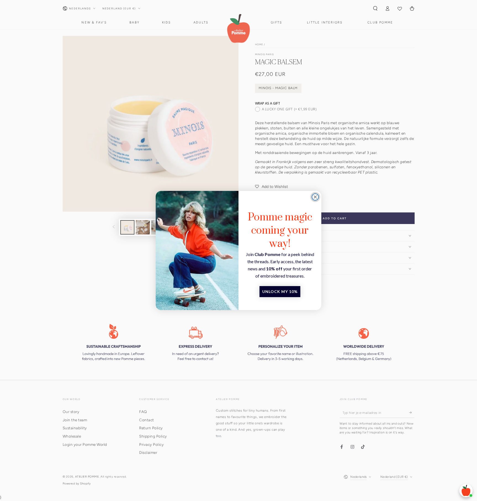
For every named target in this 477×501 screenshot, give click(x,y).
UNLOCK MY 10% (280, 291)
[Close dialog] (315, 197)
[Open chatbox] (466, 490)
